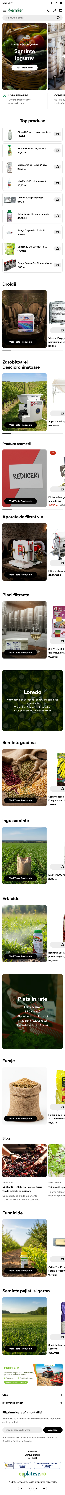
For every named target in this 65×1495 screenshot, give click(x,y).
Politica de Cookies (22, 1441)
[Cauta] (58, 18)
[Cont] (55, 10)
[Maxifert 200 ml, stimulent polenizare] (10, 183)
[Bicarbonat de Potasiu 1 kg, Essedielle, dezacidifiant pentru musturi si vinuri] (10, 167)
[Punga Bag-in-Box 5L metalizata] (10, 265)
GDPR (42, 1437)
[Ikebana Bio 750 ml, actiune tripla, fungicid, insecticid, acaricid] (10, 151)
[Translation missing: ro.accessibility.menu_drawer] (4, 10)
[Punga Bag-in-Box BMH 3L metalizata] (10, 232)
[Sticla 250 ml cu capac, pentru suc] (10, 134)
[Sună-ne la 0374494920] (48, 10)
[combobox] (32, 18)
